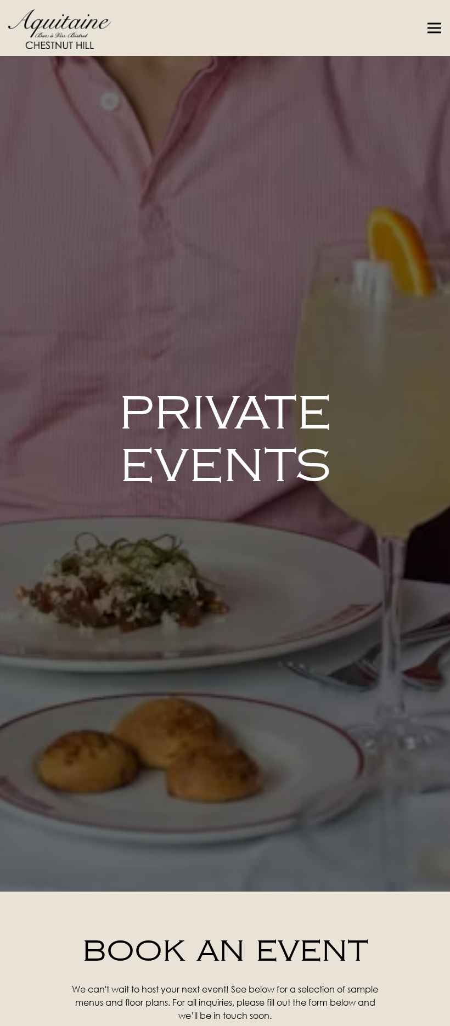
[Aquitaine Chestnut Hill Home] (74, 28)
